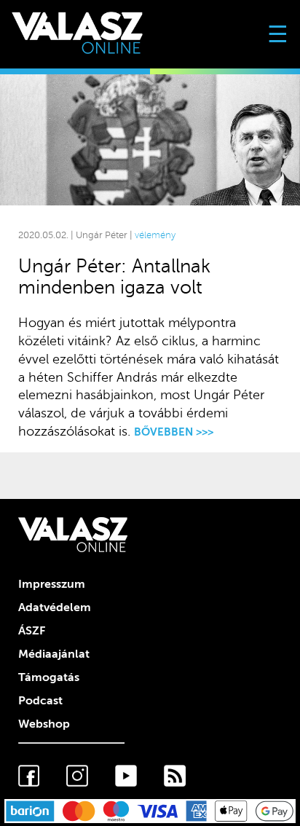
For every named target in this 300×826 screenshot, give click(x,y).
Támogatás (48, 677)
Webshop (44, 724)
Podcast (40, 700)
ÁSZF (31, 630)
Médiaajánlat (54, 654)
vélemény (155, 235)
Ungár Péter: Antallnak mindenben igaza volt (114, 277)
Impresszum (51, 584)
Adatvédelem (54, 607)
